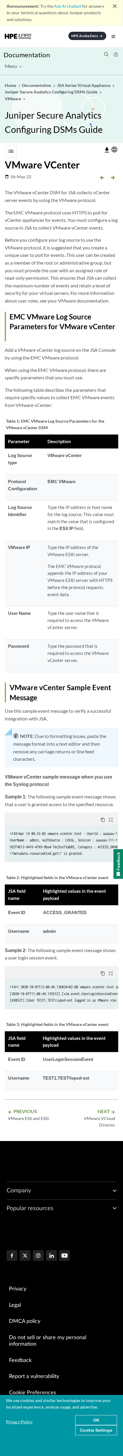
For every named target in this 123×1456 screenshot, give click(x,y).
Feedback (20, 1360)
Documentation (27, 55)
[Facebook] (12, 1256)
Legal (15, 1305)
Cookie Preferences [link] (32, 1392)
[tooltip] (106, 150)
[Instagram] (38, 1256)
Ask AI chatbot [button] (67, 6)
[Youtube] (64, 1256)
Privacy (17, 1289)
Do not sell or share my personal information (47, 1341)
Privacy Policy (19, 1422)
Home (11, 85)
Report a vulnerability (34, 1376)
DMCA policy (24, 1321)
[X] (25, 1256)
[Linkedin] (51, 1256)
